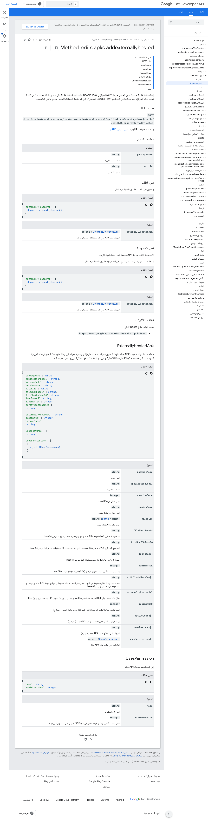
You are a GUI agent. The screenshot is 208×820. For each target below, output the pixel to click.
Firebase (90, 800)
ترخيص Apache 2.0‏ (40, 752)
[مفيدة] (29, 39)
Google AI (44, 800)
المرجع (191, 11)
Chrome (105, 800)
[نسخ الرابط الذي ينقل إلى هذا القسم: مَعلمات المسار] (134, 139)
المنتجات (133, 39)
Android (120, 800)
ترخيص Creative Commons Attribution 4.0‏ (111, 752)
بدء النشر (106, 786)
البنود (158, 813)
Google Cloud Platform (67, 800)
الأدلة (202, 11)
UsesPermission (49, 447)
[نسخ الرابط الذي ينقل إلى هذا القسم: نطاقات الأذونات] (132, 320)
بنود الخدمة (155, 781)
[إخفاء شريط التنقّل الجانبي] (169, 814)
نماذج (180, 11)
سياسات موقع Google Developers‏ (127, 755)
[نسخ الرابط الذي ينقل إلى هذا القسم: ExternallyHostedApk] (114, 346)
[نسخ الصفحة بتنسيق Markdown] (46, 48)
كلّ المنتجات (28, 800)
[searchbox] (186, 22)
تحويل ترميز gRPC (119, 129)
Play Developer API (188, 4)
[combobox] (62, 4)
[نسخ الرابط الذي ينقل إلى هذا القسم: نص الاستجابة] (133, 248)
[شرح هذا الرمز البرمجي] (146, 204)
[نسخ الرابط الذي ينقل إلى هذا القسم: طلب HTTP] (136, 109)
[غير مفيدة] (24, 39)
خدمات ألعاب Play (51, 781)
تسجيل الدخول (10, 4)
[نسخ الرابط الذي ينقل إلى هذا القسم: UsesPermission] (122, 659)
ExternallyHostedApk (50, 210)
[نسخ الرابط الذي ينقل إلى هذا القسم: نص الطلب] (138, 183)
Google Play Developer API (113, 39)
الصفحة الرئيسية (147, 39)
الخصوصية (148, 813)
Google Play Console (99, 781)
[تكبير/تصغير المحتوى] (135, 57)
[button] (187, 44)
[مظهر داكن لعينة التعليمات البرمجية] (151, 204)
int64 (105, 518)
